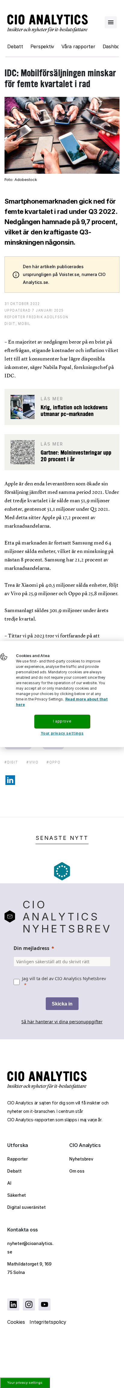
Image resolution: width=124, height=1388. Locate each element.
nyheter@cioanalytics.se (30, 1247)
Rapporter (17, 1158)
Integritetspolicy (47, 1322)
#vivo (32, 762)
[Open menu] (111, 22)
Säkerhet (16, 1195)
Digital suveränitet (26, 1207)
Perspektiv (42, 46)
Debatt (15, 46)
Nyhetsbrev (81, 1158)
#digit (11, 762)
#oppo (53, 762)
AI (9, 1183)
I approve (62, 721)
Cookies (16, 1322)
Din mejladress (31, 948)
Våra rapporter (78, 46)
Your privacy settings (24, 1382)
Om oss (77, 1171)
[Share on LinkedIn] (10, 780)
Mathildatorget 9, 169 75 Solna (29, 1268)
